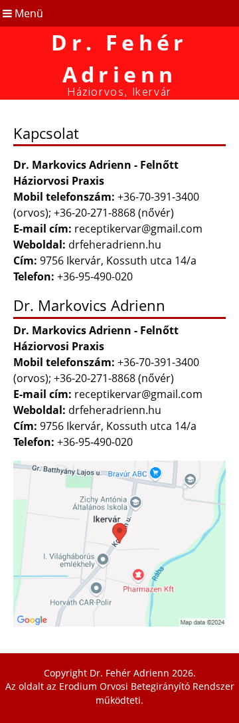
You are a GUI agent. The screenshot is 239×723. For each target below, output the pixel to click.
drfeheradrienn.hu (114, 244)
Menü (27, 13)
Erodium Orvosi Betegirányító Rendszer (146, 686)
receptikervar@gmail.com (138, 228)
